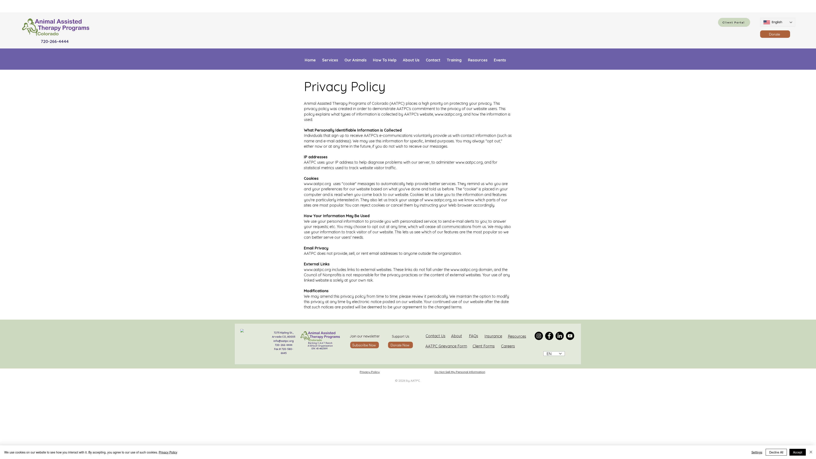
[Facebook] (549, 336)
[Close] (810, 452)
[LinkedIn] (559, 336)
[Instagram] (539, 336)
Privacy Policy (370, 372)
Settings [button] (756, 452)
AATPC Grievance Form (446, 346)
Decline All (776, 452)
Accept (797, 452)
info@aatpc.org (283, 341)
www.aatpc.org (448, 114)
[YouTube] (570, 336)
